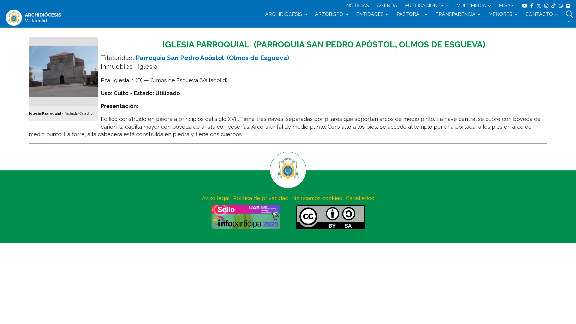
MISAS (506, 5)
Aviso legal (215, 198)
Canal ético (360, 198)
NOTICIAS (357, 5)
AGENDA (387, 5)
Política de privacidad (260, 198)
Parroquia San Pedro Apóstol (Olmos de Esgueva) (212, 58)
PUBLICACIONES (424, 5)
